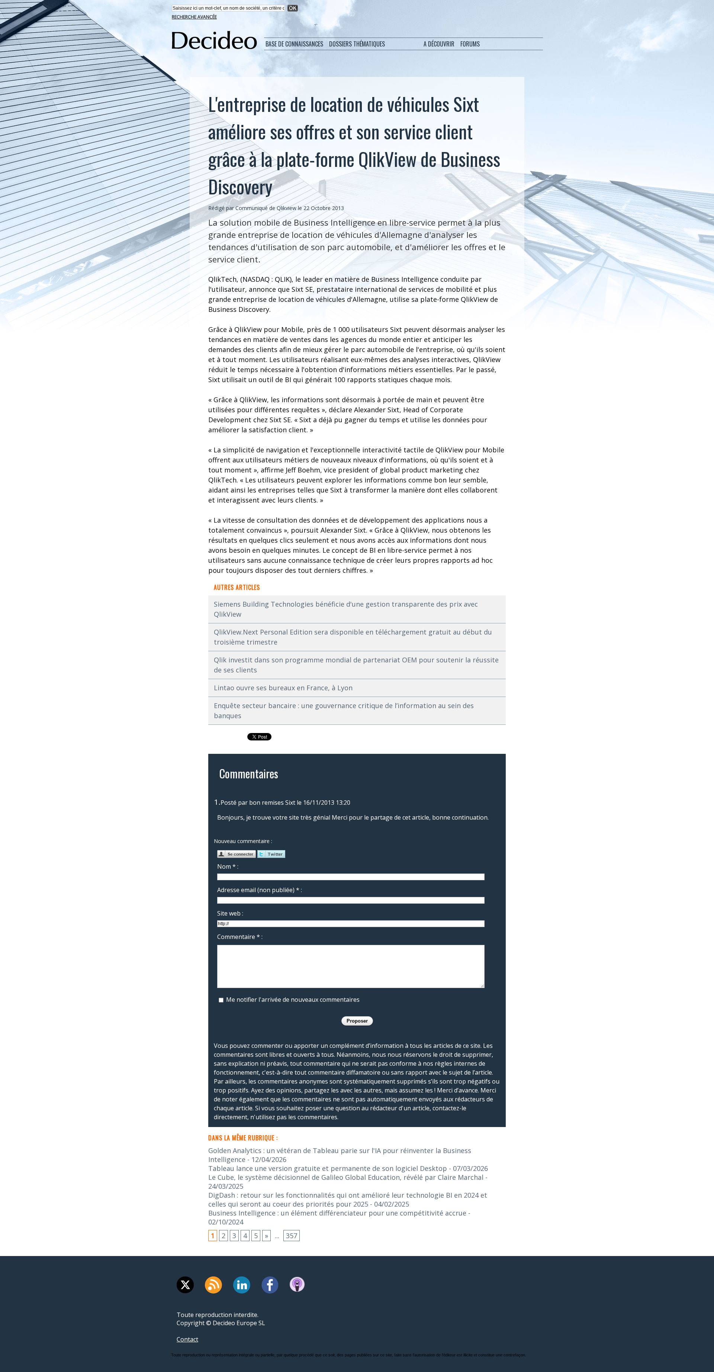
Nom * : (227, 866)
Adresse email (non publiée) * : (259, 890)
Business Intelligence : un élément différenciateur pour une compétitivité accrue (337, 1212)
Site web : (230, 913)
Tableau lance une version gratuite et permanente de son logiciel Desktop (327, 1168)
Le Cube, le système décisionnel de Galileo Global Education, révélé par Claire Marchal (345, 1177)
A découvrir (439, 43)
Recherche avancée (194, 17)
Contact (187, 1339)
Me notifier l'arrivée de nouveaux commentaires (293, 999)
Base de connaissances (294, 43)
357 (291, 1235)
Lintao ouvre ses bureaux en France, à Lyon (283, 687)
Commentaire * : (240, 937)
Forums (470, 43)
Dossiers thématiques (357, 43)
